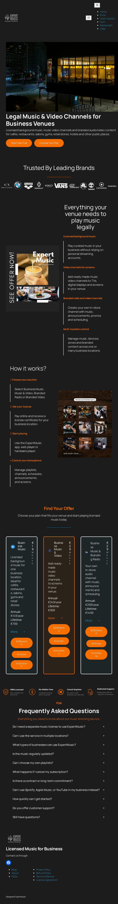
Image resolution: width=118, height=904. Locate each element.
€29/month (59, 629)
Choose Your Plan (48, 143)
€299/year (96, 643)
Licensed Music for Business (34, 849)
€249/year (59, 641)
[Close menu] (97, 5)
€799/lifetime (21, 664)
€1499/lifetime (96, 654)
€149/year (21, 654)
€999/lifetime (59, 652)
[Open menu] (89, 17)
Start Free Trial (19, 143)
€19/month (21, 643)
